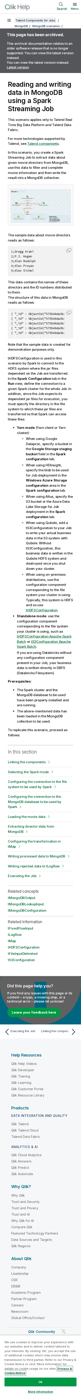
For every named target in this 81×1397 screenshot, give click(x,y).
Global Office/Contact (28, 1318)
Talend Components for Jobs (35, 20)
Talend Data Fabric (25, 1137)
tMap (12, 941)
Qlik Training (20, 1076)
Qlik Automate (22, 1174)
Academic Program (26, 1292)
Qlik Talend (20, 1124)
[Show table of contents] (9, 20)
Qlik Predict (20, 1167)
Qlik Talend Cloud (24, 1130)
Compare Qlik (21, 1227)
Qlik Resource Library (27, 1095)
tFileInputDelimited (22, 953)
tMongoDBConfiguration (27, 910)
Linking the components (27, 762)
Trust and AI (20, 1214)
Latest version (18, 67)
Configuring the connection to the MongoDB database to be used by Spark (34, 801)
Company (18, 1267)
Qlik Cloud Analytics (26, 1155)
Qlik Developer (22, 1070)
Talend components (43, 143)
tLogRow (14, 934)
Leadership (20, 1273)
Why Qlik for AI (22, 1221)
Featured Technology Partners (34, 1233)
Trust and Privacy (24, 1208)
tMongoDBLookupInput (26, 904)
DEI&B (15, 1286)
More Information (40, 1391)
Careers (17, 1305)
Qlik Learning (21, 1083)
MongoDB (21, 26)
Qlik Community (41, 1331)
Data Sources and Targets (31, 1240)
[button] (68, 250)
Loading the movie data (26, 817)
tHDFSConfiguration (42, 610)
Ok (40, 1382)
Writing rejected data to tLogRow (34, 866)
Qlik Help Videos (24, 1064)
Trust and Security (25, 1202)
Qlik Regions (21, 1246)
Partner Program (24, 1299)
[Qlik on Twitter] (63, 1331)
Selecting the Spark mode (28, 772)
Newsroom (19, 1311)
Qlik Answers (21, 1161)
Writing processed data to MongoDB (36, 856)
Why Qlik (18, 1195)
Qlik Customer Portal (27, 1089)
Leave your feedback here (34, 1012)
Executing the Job (22, 876)
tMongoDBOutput (21, 898)
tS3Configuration (21, 960)
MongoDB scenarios (46, 26)
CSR (14, 1280)
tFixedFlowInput (20, 928)
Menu (75, 8)
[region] (40, 1366)
